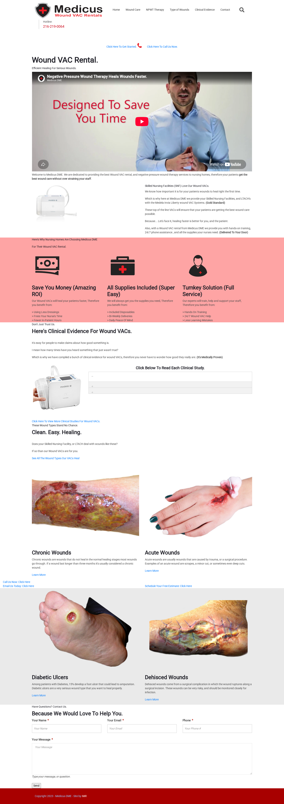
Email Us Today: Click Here (18, 586)
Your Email (115, 720)
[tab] (170, 375)
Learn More (39, 574)
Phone (188, 720)
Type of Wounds (179, 9)
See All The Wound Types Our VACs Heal (55, 458)
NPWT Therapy (155, 9)
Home (116, 9)
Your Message (42, 739)
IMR (84, 796)
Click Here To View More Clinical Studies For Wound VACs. (66, 421)
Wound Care (133, 9)
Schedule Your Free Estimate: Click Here (168, 586)
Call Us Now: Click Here (16, 581)
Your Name (40, 720)
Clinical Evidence (205, 9)
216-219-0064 (53, 26)
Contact (225, 9)
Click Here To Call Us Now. (162, 46)
